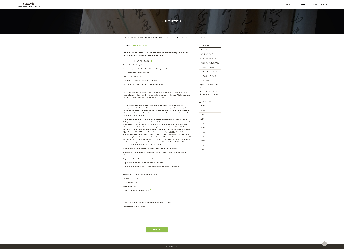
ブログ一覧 (203, 49)
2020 (201, 123)
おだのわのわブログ (206, 54)
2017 (201, 136)
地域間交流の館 (205, 80)
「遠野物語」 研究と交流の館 (209, 63)
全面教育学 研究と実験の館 (208, 71)
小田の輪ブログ (290, 4)
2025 (201, 110)
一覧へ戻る (156, 229)
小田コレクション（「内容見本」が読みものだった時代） (209, 93)
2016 (201, 141)
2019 (201, 128)
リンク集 (324, 4)
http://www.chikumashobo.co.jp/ (139, 190)
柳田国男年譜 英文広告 (141, 61)
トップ (124, 38)
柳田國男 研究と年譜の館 (135, 38)
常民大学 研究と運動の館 (208, 67)
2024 (201, 114)
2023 (201, 119)
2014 (201, 150)
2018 (201, 132)
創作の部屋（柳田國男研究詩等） (209, 86)
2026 (201, 106)
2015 (201, 145)
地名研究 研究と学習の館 (208, 76)
